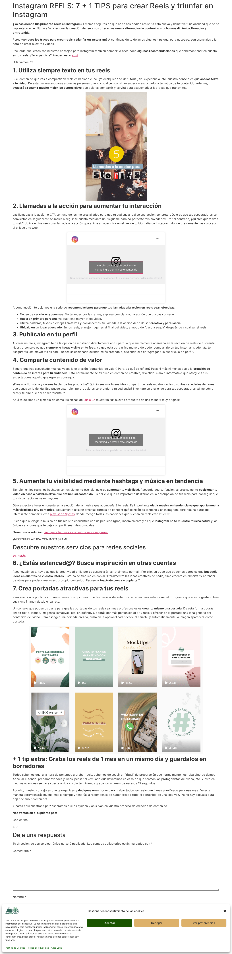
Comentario (22, 850)
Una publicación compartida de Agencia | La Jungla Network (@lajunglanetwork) (116, 277)
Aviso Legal (56, 947)
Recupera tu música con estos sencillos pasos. (76, 532)
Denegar (156, 923)
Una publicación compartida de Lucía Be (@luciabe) (116, 450)
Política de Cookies (15, 947)
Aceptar (109, 923)
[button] (225, 911)
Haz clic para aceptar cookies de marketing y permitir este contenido (116, 267)
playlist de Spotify (62, 514)
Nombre (19, 896)
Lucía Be (89, 400)
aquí (75, 55)
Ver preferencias (204, 923)
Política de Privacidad (38, 947)
